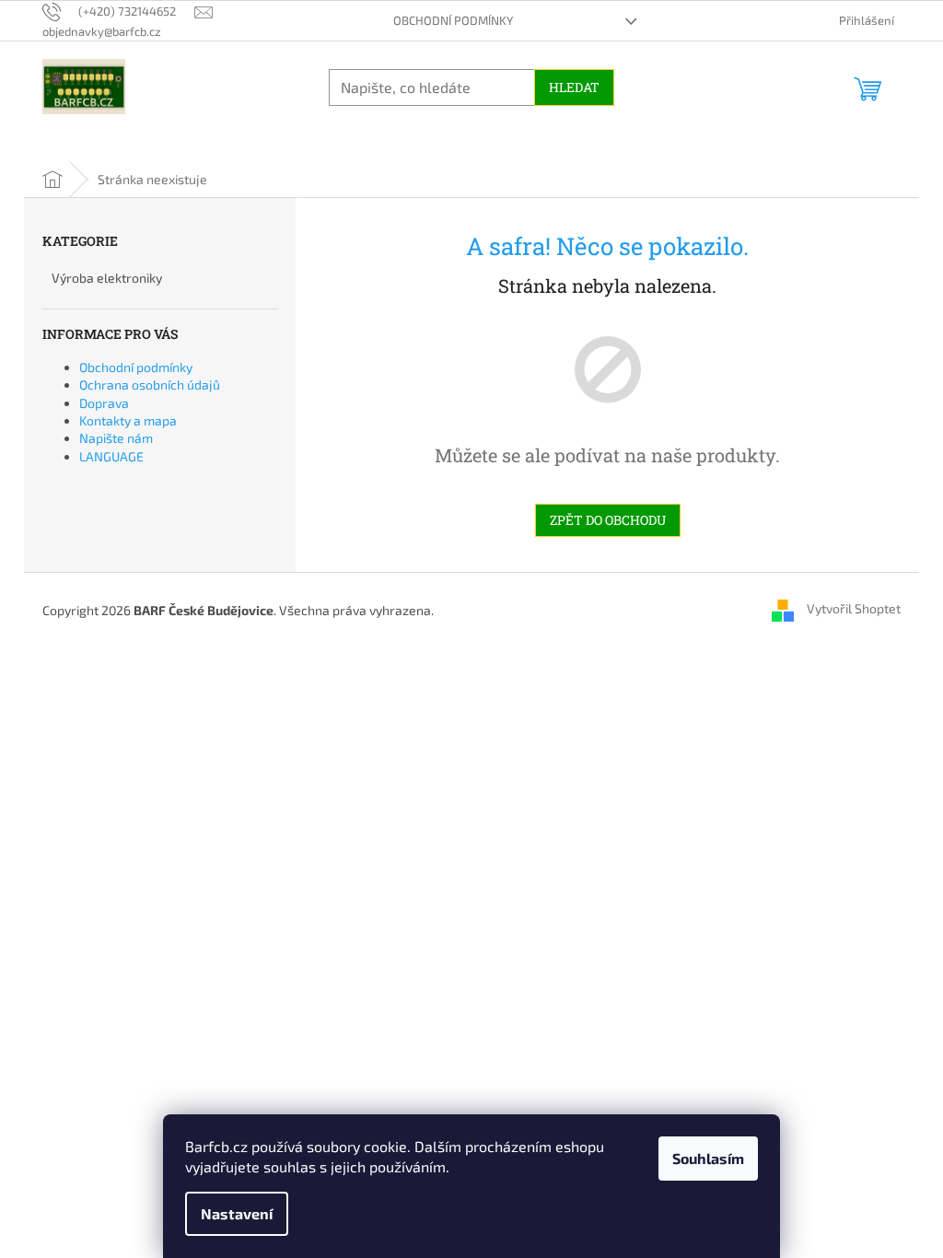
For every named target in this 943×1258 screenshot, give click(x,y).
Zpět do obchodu (608, 520)
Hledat (574, 87)
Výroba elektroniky (107, 277)
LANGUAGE (111, 456)
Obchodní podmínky (453, 20)
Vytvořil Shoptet (854, 608)
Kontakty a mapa (128, 420)
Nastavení (237, 1213)
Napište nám (116, 438)
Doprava (104, 403)
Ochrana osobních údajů (149, 384)
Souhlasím (708, 1158)
